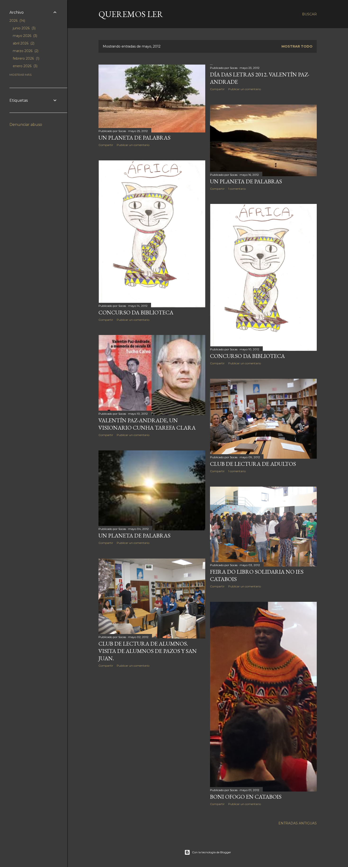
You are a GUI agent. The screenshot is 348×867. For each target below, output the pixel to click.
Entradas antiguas (297, 823)
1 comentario (237, 188)
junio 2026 (24, 28)
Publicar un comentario (133, 145)
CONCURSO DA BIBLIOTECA (135, 312)
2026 (16, 20)
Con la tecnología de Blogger (211, 852)
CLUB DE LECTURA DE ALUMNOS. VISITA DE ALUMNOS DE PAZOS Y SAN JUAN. (147, 651)
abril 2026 (23, 43)
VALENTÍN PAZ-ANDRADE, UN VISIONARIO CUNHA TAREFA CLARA (147, 424)
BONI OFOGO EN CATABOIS (245, 796)
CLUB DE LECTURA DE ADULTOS (253, 463)
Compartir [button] (105, 145)
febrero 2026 (25, 58)
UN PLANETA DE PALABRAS (134, 137)
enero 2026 (24, 66)
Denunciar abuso (25, 124)
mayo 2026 (24, 36)
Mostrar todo (296, 46)
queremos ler (130, 14)
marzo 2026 (25, 51)
